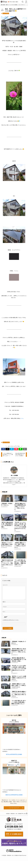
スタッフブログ (6, 13)
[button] (3, 449)
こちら (21, 418)
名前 (4, 601)
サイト (4, 611)
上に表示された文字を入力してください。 (11, 620)
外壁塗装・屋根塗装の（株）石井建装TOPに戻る (16, 813)
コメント (5, 585)
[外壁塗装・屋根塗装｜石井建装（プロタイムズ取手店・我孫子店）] (4, 2)
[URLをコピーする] (25, 449)
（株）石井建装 (14, 475)
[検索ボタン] (22, 2)
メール (4, 606)
